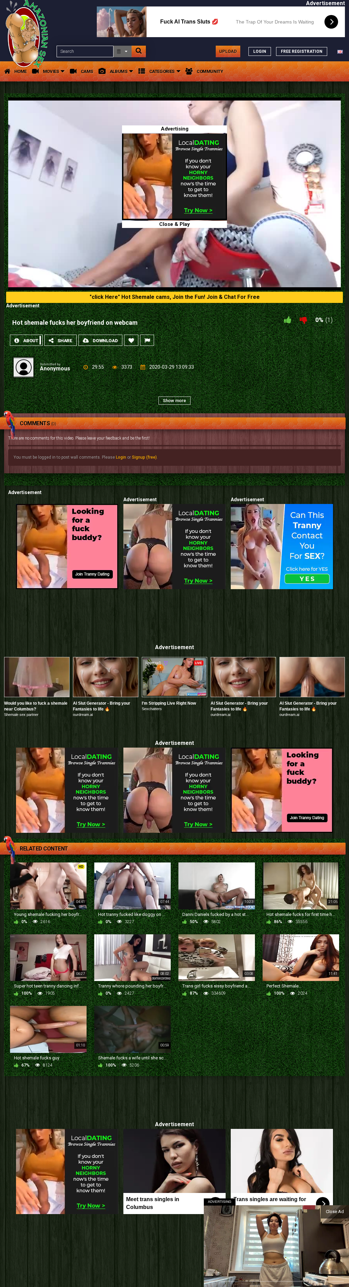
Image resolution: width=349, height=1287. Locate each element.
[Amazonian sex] (28, 51)
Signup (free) (144, 457)
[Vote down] (303, 319)
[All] (122, 51)
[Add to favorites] (131, 340)
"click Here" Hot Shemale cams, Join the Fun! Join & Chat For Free (175, 297)
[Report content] (147, 340)
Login (121, 457)
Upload (228, 51)
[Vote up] (287, 319)
